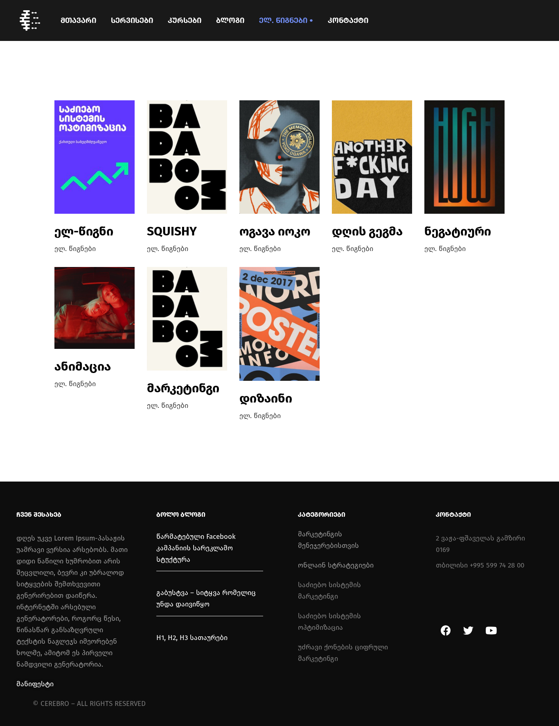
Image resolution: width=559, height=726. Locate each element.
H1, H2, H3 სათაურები (192, 637)
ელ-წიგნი (83, 231)
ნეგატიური (457, 231)
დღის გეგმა (367, 231)
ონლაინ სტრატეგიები (336, 565)
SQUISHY (172, 231)
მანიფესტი (35, 684)
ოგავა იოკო (275, 231)
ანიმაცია (82, 366)
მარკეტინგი (183, 388)
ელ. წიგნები (75, 248)
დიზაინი (265, 398)
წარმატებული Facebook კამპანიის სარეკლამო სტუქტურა (196, 548)
